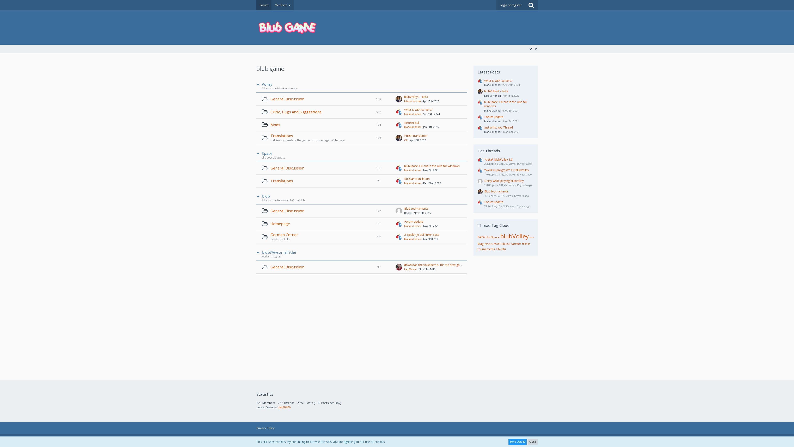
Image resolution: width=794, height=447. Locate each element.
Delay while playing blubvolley (504, 181)
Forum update (413, 221)
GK (406, 140)
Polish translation (415, 136)
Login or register (511, 5)
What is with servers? (418, 110)
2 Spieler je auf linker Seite (421, 235)
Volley (267, 84)
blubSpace (492, 237)
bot (532, 237)
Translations (281, 135)
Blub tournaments (416, 208)
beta (481, 237)
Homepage (280, 223)
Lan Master (410, 269)
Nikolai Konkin (412, 101)
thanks (526, 244)
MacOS (489, 244)
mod (497, 244)
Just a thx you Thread (498, 127)
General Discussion (287, 98)
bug (481, 243)
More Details (517, 441)
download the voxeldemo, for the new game (434, 265)
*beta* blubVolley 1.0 (498, 159)
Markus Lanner (412, 114)
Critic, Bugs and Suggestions (296, 111)
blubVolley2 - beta (416, 97)
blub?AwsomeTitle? (279, 252)
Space (267, 153)
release (505, 244)
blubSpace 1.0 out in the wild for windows (432, 166)
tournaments (486, 249)
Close (532, 441)
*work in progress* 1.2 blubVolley (506, 170)
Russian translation (417, 179)
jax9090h (285, 407)
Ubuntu (501, 249)
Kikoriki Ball (412, 123)
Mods (275, 124)
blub (266, 196)
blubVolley (514, 236)
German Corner (284, 234)
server (516, 243)
